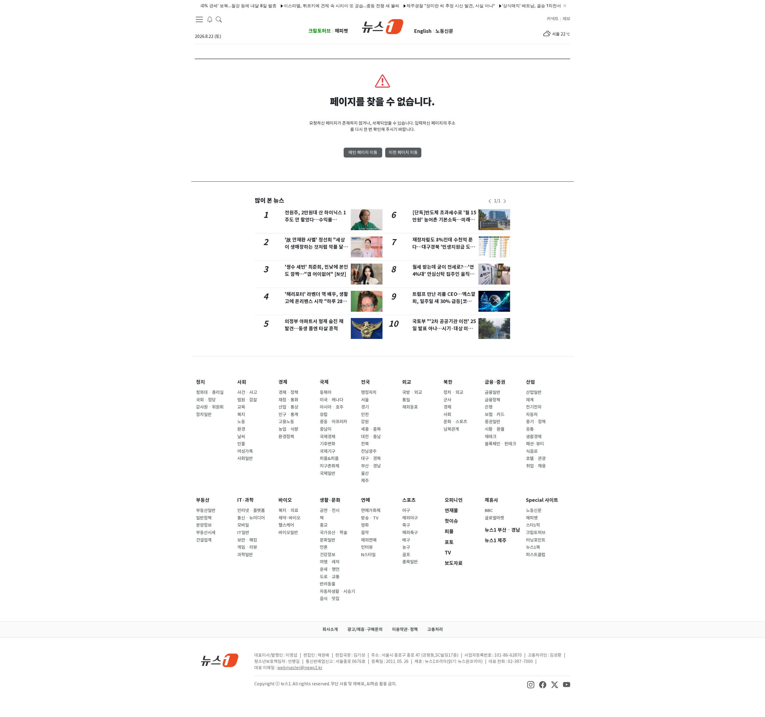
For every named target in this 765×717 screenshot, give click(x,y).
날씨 (241, 436)
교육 (241, 407)
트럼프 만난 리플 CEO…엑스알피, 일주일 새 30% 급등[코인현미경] (444, 301)
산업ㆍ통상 (288, 407)
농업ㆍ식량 (288, 429)
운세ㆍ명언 (329, 569)
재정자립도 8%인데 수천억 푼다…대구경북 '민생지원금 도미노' (443, 247)
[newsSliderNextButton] (504, 201)
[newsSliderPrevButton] (489, 201)
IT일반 (243, 532)
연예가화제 (370, 510)
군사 (447, 400)
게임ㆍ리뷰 (247, 547)
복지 (241, 414)
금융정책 (492, 400)
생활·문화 (330, 500)
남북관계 (451, 429)
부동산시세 (205, 532)
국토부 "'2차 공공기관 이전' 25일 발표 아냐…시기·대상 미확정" (444, 328)
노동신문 (444, 31)
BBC (489, 510)
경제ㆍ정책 (288, 392)
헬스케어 (286, 525)
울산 (365, 473)
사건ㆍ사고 (247, 392)
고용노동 (286, 421)
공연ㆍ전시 (329, 510)
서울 (365, 400)
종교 (324, 525)
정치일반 (204, 414)
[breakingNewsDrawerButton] (210, 19)
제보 (566, 19)
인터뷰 (367, 547)
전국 (365, 382)
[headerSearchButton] (219, 19)
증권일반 (492, 421)
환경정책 (286, 436)
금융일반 (492, 392)
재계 (530, 400)
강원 (365, 421)
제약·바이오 (289, 518)
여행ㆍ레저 (329, 562)
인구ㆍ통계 (288, 414)
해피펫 (341, 31)
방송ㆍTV (370, 518)
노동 (241, 421)
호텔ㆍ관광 (536, 458)
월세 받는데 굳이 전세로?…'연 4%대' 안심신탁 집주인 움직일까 (443, 274)
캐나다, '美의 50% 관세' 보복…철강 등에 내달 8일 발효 (212, 5)
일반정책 (204, 518)
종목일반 (410, 562)
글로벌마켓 (494, 518)
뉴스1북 (533, 547)
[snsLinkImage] (530, 684)
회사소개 (330, 629)
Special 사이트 (542, 500)
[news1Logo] (220, 660)
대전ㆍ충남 (371, 436)
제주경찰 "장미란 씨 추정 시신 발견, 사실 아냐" (438, 5)
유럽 (324, 414)
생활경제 (533, 436)
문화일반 (327, 540)
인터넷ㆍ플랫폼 (251, 510)
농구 (406, 547)
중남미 (325, 429)
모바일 (243, 525)
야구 (406, 510)
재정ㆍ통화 (288, 400)
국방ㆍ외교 (412, 392)
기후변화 (327, 444)
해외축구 (410, 532)
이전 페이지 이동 (403, 152)
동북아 (325, 392)
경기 (365, 407)
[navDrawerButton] (199, 19)
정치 (200, 382)
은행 (488, 407)
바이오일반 (288, 532)
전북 (365, 444)
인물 (241, 444)
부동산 (202, 500)
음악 (365, 532)
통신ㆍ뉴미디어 (251, 518)
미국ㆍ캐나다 (331, 400)
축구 (406, 525)
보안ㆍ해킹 (247, 540)
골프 (406, 554)
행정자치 (369, 392)
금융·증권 (495, 382)
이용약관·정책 (405, 629)
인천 (365, 414)
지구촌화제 (329, 466)
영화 (365, 525)
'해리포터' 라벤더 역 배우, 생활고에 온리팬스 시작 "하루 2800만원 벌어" (316, 301)
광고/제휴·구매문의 (365, 629)
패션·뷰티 (535, 444)
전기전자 (533, 407)
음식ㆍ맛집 (329, 598)
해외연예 (369, 540)
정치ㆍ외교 (453, 392)
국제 (324, 382)
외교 (406, 382)
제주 (365, 480)
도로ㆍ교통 (329, 577)
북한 (447, 382)
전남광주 (369, 451)
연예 (365, 500)
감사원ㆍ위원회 (210, 407)
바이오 (285, 500)
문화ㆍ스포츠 (455, 421)
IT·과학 (245, 500)
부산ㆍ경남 (371, 466)
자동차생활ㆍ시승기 (337, 591)
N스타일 (368, 554)
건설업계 (204, 540)
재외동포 (410, 407)
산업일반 (533, 392)
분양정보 (204, 525)
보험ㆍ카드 (494, 414)
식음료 (532, 451)
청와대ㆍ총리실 (210, 392)
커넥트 (553, 19)
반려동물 (327, 584)
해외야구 (410, 518)
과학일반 (245, 554)
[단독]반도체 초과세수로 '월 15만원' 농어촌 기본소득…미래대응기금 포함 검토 (444, 220)
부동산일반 (205, 510)
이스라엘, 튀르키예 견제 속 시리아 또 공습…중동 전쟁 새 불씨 (328, 5)
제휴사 (491, 500)
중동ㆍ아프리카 (333, 421)
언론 (324, 547)
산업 (530, 382)
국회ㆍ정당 (206, 400)
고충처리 (435, 629)
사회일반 (245, 458)
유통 (530, 429)
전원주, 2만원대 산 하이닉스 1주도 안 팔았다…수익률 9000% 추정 (315, 220)
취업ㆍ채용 (536, 466)
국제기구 (327, 451)
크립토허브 (319, 31)
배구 (406, 540)
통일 (406, 400)
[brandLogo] (383, 26)
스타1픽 (533, 525)
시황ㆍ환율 (494, 429)
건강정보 (327, 554)
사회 (241, 382)
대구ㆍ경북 (371, 458)
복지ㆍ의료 (288, 510)
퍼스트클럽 (535, 554)
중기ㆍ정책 (536, 421)
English (423, 31)
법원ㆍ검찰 (247, 400)
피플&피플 (329, 458)
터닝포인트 (535, 540)
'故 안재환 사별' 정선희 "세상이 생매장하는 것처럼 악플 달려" (315, 247)
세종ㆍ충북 (371, 429)
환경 (241, 429)
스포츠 (409, 500)
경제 (283, 382)
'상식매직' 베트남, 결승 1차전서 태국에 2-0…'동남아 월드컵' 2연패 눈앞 (556, 5)
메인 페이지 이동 (362, 152)
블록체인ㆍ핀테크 (500, 444)
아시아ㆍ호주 (331, 407)
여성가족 (245, 451)
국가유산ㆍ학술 (333, 532)
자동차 (532, 414)
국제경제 (327, 436)
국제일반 (327, 473)
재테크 (490, 436)
